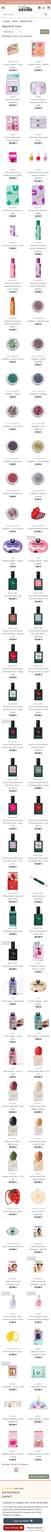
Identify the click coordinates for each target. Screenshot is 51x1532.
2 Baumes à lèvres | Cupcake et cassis (38, 1352)
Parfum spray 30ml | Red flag (12, 1106)
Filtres (45, 31)
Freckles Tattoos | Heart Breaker (38, 561)
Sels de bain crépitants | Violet (38, 210)
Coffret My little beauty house (38, 137)
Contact (7, 1496)
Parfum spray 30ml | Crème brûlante (38, 1176)
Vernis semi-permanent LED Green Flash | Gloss (38, 858)
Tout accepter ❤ (23, 1520)
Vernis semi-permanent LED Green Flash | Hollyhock (38, 747)
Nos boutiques (11, 1492)
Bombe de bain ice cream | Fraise (12, 1454)
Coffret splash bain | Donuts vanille (12, 137)
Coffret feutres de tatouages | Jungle (38, 1281)
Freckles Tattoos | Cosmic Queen (12, 561)
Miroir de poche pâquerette (38, 1211)
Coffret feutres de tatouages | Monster (38, 1246)
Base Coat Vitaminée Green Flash (38, 931)
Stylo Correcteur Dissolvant (38, 896)
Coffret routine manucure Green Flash (12, 896)
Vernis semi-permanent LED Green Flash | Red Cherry (38, 823)
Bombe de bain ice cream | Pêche (38, 1454)
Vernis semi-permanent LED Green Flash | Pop (38, 596)
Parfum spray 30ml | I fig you (12, 1176)
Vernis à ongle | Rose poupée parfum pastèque (38, 1316)
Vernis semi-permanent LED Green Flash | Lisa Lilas (13, 861)
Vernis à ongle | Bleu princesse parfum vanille (12, 1316)
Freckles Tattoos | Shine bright (38, 1001)
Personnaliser (34, 1527)
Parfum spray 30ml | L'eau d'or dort (38, 1141)
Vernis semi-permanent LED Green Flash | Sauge (38, 782)
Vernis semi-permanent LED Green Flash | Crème (38, 669)
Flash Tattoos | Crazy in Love (13, 1071)
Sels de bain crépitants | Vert (12, 210)
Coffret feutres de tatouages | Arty (12, 1281)
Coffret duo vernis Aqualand (12, 99)
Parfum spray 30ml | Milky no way (12, 1141)
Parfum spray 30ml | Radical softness (38, 1106)
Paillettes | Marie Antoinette (38, 359)
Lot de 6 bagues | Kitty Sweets (12, 64)
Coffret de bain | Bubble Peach (38, 64)
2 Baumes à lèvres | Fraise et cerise (38, 966)
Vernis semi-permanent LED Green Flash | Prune (13, 744)
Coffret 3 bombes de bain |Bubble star (12, 1419)
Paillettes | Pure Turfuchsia (38, 426)
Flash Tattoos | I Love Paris (13, 1036)
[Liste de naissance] (39, 7)
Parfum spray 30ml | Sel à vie (38, 1071)
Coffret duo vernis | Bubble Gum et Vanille (12, 172)
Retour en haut (39, 1476)
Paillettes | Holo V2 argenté (38, 494)
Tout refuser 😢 (14, 1527)
